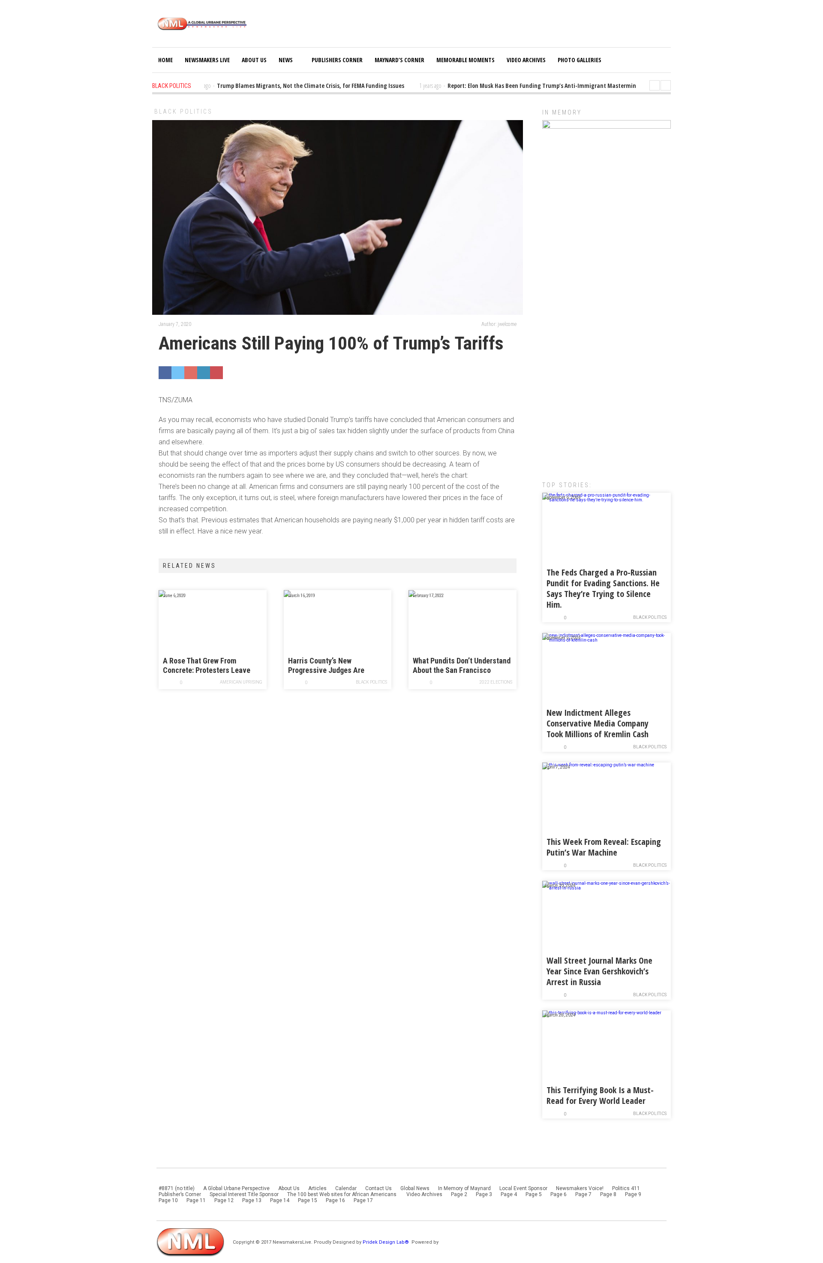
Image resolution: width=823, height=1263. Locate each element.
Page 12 (224, 1200)
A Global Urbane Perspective (236, 1188)
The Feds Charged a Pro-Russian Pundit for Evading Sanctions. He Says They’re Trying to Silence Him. (603, 588)
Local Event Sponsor (523, 1188)
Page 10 (168, 1200)
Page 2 (459, 1194)
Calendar (346, 1188)
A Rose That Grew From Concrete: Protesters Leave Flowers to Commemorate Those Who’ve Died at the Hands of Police (206, 665)
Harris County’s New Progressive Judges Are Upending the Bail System (328, 665)
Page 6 (558, 1194)
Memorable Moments (465, 60)
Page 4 (509, 1194)
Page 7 (583, 1194)
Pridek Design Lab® (386, 1242)
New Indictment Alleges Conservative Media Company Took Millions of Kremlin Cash (598, 723)
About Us (254, 60)
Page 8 (608, 1194)
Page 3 (484, 1194)
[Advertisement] (606, 332)
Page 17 (363, 1200)
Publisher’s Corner (180, 1194)
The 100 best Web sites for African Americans (342, 1194)
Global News (415, 1188)
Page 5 (534, 1194)
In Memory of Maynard (464, 1188)
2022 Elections (495, 682)
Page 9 (633, 1194)
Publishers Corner (337, 60)
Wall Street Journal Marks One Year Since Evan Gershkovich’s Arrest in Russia (599, 971)
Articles (317, 1188)
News (286, 60)
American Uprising (241, 682)
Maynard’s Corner (399, 60)
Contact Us (378, 1188)
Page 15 (307, 1200)
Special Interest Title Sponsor (244, 1194)
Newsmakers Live (207, 60)
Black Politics (183, 111)
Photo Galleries (579, 60)
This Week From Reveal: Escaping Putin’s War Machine (604, 847)
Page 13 (251, 1200)
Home (165, 60)
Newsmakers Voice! (580, 1188)
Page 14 (279, 1200)
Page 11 (196, 1200)
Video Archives (526, 60)
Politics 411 (626, 1188)
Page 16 (335, 1200)
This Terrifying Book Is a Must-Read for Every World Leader (600, 1095)
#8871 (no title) (177, 1188)
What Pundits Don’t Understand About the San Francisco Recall (462, 665)
